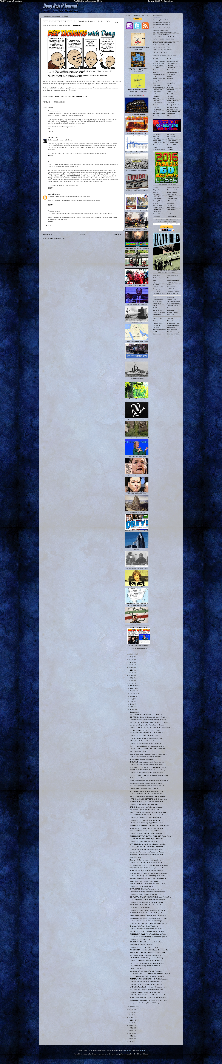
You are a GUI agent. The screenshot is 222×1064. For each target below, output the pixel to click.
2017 (130, 680)
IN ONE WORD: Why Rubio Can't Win (141, 759)
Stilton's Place (157, 211)
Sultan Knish (170, 102)
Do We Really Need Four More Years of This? (144, 881)
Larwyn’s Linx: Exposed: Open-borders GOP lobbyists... (147, 960)
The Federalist (157, 109)
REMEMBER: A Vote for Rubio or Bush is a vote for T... (146, 809)
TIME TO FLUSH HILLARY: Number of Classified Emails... (148, 884)
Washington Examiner (159, 113)
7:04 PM (50, 222)
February (133, 712)
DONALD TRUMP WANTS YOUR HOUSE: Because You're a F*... (150, 897)
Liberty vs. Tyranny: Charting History (163, 28)
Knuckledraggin (157, 205)
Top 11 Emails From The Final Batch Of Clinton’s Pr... (146, 714)
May (131, 704)
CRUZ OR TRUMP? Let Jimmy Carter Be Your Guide (146, 942)
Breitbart (155, 70)
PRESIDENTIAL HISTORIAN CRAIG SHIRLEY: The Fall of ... (149, 796)
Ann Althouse (170, 59)
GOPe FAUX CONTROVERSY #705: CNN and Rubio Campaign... (150, 973)
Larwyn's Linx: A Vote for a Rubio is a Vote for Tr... (145, 804)
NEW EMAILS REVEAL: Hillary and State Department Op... (148, 995)
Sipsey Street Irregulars (173, 303)
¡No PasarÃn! (157, 303)
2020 (130, 672)
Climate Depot (171, 278)
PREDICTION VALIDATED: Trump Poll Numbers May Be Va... (149, 936)
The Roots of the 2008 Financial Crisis (163, 39)
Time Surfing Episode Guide (160, 20)
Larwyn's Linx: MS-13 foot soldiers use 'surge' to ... (145, 947)
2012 (130, 1017)
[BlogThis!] (57, 102)
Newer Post (47, 234)
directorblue (52, 194)
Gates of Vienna (171, 70)
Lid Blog (169, 85)
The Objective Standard (173, 105)
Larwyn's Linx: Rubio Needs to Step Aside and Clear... (147, 772)
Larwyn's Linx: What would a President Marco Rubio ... (147, 764)
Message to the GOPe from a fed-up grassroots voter (146, 828)
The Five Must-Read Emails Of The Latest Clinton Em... (147, 746)
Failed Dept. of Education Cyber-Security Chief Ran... (146, 984)
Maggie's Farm (157, 314)
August (132, 696)
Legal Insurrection (172, 80)
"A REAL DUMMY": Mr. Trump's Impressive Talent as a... (147, 976)
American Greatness (159, 61)
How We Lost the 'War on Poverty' (162, 47)
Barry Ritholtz (171, 136)
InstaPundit (156, 98)
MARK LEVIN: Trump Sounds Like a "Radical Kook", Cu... (148, 844)
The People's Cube (158, 214)
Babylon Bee (156, 190)
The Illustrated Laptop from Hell (161, 24)
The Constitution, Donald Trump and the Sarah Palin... (147, 989)
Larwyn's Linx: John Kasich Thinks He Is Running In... (146, 921)
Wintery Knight (171, 314)
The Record (156, 291)
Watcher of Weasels (172, 312)
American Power (157, 301)
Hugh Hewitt (156, 96)
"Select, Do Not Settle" (137, 968)
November (133, 688)
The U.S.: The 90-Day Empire (161, 34)
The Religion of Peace (159, 293)
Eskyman (51, 137)
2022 (130, 667)
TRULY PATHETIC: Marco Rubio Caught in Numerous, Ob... (148, 812)
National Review (157, 102)
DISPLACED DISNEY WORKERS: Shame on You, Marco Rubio (150, 727)
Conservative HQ (172, 63)
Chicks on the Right (172, 61)
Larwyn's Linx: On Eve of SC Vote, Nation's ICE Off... (146, 817)
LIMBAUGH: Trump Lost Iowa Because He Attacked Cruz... (148, 987)
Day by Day (156, 194)
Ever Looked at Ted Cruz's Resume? (141, 944)
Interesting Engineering (159, 329)
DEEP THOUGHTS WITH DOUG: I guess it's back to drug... (148, 754)
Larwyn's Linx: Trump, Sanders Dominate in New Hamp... (148, 910)
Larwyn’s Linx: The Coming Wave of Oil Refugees (145, 1003)
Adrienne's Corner (158, 299)
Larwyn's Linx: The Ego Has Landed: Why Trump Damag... (148, 876)
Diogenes (155, 192)
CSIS (154, 280)
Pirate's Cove (171, 91)
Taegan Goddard (172, 192)
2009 (130, 1025)
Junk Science (171, 286)
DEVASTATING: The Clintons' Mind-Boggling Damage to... (148, 899)
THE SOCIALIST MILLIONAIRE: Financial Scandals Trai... (148, 934)
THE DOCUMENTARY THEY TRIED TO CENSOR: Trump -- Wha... (150, 836)
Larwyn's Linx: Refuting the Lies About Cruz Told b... (146, 783)
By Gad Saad (138, 48)
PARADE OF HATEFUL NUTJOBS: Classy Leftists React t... (148, 878)
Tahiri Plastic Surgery (173, 331)
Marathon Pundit (171, 299)
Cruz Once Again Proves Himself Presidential (144, 926)
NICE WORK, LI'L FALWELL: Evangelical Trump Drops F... (148, 952)
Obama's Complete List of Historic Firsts (164, 42)
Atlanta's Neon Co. (172, 321)
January (133, 1006)
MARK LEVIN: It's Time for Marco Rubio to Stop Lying (146, 791)
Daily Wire (170, 65)
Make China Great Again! (138, 751)
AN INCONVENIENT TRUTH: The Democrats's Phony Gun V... (149, 780)
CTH (154, 76)
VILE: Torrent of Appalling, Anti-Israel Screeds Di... (145, 965)
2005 (130, 1036)
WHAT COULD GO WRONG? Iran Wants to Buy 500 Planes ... (149, 1000)
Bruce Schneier (157, 334)
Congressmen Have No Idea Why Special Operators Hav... (148, 719)
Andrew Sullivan (171, 194)
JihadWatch (170, 203)
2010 (130, 1022)
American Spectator (158, 63)
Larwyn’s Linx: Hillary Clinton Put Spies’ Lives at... (145, 992)
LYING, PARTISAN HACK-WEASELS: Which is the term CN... (149, 923)
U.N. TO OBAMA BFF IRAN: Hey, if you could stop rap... (147, 958)
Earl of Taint (156, 196)
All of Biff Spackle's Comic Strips (139, 645)
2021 (130, 670)
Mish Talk (169, 147)
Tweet (116, 23)
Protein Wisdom (171, 94)
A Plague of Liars (135, 857)
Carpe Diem (170, 138)
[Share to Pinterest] (64, 102)
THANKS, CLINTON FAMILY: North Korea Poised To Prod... (148, 918)
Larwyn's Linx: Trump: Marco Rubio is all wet (144, 841)
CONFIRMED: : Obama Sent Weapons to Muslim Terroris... (148, 717)
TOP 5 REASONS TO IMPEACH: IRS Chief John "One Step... (149, 767)
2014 (130, 1012)
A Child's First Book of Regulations (162, 49)
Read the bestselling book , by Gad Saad (138, 90)
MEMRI (169, 211)
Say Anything (170, 98)
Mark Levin (156, 100)
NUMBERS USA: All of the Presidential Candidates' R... (147, 846)
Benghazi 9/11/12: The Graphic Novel (160, 1)
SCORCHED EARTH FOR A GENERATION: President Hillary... (149, 775)
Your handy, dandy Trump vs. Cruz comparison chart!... (147, 854)
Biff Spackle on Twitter (173, 323)
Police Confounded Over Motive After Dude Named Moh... (148, 891)
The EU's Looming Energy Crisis (11, 1)
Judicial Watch (157, 140)
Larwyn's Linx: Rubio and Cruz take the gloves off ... (146, 756)
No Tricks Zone (171, 289)
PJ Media (155, 105)
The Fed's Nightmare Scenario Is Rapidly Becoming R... (147, 786)
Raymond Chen (157, 323)
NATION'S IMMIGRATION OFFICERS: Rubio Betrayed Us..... (148, 799)
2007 (130, 1030)
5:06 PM (50, 188)
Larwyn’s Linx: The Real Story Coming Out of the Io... (146, 981)
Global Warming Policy (173, 280)
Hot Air (155, 94)
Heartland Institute (172, 282)
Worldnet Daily (171, 113)
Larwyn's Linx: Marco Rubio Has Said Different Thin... (146, 794)
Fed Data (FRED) (172, 145)
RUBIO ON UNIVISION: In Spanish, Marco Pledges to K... (148, 870)
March (132, 709)
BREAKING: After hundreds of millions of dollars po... (146, 807)
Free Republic (157, 85)
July (131, 699)
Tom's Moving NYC (172, 329)
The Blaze (156, 67)
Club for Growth (171, 140)
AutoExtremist (157, 321)
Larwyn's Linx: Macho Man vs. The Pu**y (142, 886)
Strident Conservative (173, 100)
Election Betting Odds (159, 78)
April (132, 706)
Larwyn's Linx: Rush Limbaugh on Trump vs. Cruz (145, 894)
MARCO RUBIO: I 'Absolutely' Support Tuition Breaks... (147, 823)
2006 (130, 1033)
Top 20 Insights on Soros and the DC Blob (88, 1)
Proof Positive (157, 209)
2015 (130, 1009)
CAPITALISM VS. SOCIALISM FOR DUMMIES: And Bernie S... (149, 749)
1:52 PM (50, 156)
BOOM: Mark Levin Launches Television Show (144, 831)
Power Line (156, 107)
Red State (170, 96)
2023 (130, 664)
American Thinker (158, 65)
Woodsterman (157, 216)
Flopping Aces (171, 67)
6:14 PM (50, 205)
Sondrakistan (170, 308)
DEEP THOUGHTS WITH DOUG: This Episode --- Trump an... (149, 770)
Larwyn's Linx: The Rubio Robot (140, 939)
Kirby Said (170, 78)
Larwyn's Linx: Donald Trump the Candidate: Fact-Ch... (147, 902)
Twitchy (155, 147)
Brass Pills (156, 136)
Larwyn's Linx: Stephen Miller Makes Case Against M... (147, 725)
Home (82, 234)
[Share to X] (59, 102)
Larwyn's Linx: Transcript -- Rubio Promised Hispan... (146, 862)
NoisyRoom (170, 89)
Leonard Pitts (170, 205)
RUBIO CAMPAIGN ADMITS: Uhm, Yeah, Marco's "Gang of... (148, 997)
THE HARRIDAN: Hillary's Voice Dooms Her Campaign (147, 931)
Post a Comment (51, 226)
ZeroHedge (170, 149)
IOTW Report (171, 74)
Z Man (169, 116)
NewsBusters (171, 214)
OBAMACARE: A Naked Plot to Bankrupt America (145, 788)
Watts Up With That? (173, 293)
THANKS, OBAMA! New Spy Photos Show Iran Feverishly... (148, 915)
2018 (130, 678)
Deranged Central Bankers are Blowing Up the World (146, 860)
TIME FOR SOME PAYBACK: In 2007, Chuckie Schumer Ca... (149, 873)
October (133, 691)
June (132, 701)
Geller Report (156, 91)
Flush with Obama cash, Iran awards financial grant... (146, 738)
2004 (130, 1038)
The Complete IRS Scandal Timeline (163, 45)
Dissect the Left (157, 310)
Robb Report (156, 331)
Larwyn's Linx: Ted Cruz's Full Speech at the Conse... (146, 820)
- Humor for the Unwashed (164, 55)
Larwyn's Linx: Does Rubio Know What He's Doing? (146, 928)
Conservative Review (159, 74)
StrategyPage (157, 289)
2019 (130, 675)
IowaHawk (156, 203)
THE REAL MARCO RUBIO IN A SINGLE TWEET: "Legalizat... (149, 979)
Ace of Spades (157, 59)
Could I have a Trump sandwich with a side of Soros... (146, 849)
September (134, 693)
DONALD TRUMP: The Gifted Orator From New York (146, 905)
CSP (154, 282)
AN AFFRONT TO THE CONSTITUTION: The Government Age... (150, 825)
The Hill (155, 111)
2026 (130, 657)
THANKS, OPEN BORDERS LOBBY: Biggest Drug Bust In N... (149, 950)
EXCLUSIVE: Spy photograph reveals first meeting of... (147, 762)
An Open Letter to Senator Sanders (141, 778)
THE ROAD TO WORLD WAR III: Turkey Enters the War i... (148, 868)
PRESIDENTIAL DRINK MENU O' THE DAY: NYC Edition (147, 733)
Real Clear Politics (172, 216)
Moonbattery (170, 87)
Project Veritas (157, 145)
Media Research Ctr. (173, 207)
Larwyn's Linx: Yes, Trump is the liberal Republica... (146, 735)
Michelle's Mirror (157, 207)
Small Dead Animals (172, 305)
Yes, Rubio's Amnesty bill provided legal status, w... (146, 955)
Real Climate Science (173, 291)
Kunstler (169, 76)
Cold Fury (156, 308)
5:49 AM (50, 131)
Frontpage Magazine (159, 87)
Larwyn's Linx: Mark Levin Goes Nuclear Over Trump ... (147, 852)
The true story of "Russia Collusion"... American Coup (137, 69)
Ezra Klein (170, 196)
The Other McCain (172, 109)
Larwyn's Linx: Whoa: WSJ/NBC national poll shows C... (147, 833)
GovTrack (156, 138)
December (133, 685)
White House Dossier (159, 149)
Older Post (117, 234)
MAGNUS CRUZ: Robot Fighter (140, 907)
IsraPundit (156, 284)
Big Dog (155, 305)
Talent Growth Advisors (173, 334)
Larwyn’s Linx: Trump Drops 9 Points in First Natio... (146, 971)
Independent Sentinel (173, 72)
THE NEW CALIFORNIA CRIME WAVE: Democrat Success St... (149, 722)
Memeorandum (171, 209)
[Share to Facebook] (61, 102)
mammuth (128, 1050)
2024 (130, 662)
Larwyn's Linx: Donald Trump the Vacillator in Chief (146, 743)
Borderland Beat (157, 278)
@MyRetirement (171, 327)
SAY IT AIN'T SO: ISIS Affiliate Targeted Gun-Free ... (146, 889)
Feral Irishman (157, 198)
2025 (130, 659)
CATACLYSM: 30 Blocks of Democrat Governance (145, 741)
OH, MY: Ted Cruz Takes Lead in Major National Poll (146, 838)
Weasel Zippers (157, 116)
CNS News (156, 72)
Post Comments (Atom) (58, 238)
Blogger (142, 1050)
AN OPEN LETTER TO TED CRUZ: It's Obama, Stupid (146, 801)
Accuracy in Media (172, 190)
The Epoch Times (158, 80)
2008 (130, 1028)
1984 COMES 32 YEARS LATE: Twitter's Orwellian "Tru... (147, 815)
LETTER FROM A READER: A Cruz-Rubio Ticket (145, 730)
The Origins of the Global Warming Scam (164, 32)
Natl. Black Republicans (173, 301)
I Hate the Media (171, 201)
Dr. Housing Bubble (172, 142)
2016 (130, 683)
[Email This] (55, 102)
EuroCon (155, 83)
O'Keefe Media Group (159, 142)
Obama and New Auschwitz (160, 30)
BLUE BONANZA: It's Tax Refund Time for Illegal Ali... (146, 913)
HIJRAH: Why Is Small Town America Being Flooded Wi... (148, 963)
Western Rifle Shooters (173, 111)
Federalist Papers (172, 198)
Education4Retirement (173, 325)
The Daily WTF (157, 325)
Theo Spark (170, 310)
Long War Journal (158, 286)
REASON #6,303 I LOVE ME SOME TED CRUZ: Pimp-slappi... (149, 865)
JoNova (169, 284)
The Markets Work (172, 107)
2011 (130, 1020)
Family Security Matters (159, 312)
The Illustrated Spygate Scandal (161, 22)
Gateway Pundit (157, 89)
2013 (130, 1014)
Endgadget (156, 327)
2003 (130, 1041)
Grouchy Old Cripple (159, 201)
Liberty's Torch (171, 83)
